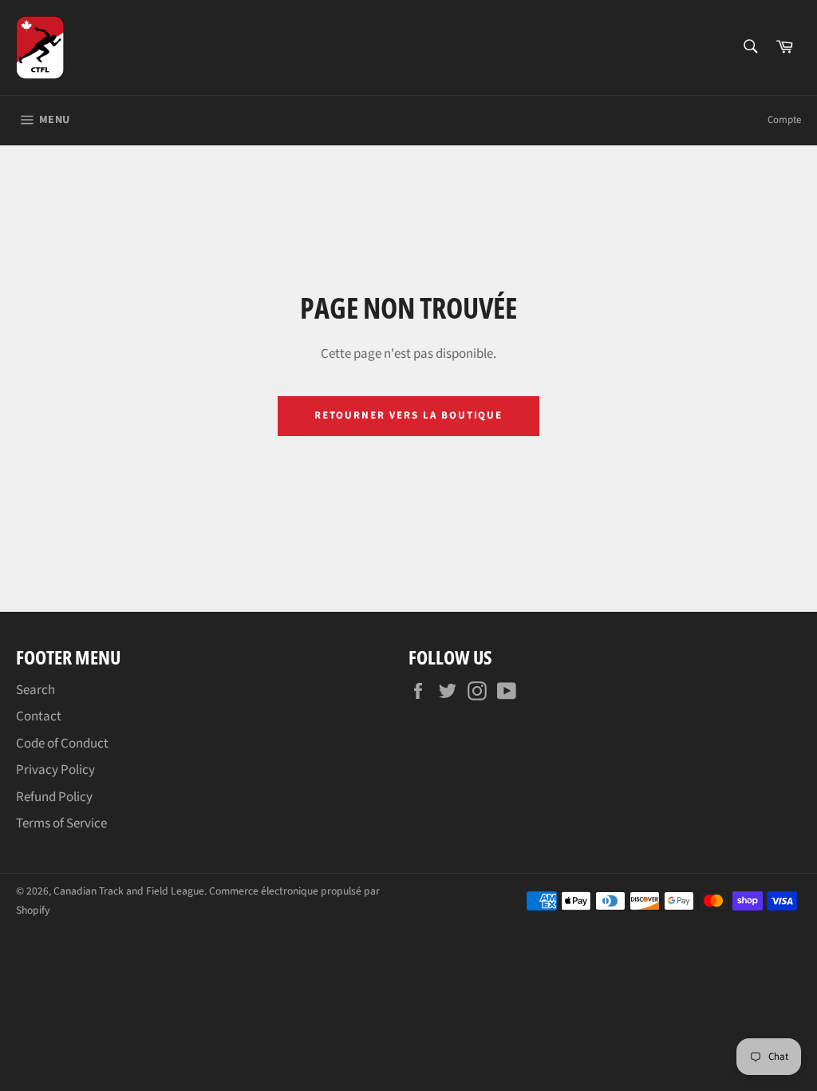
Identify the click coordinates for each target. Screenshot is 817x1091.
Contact (38, 716)
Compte (784, 120)
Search (35, 690)
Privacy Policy (55, 770)
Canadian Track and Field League (128, 891)
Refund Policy (54, 797)
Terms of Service (61, 823)
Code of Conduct (62, 743)
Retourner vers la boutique (408, 415)
